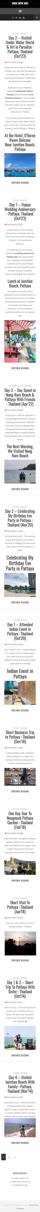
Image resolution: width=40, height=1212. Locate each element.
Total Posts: (19, 1185)
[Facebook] (12, 17)
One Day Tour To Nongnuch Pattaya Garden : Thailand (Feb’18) (20, 820)
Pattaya (16, 33)
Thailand (23, 33)
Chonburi (12, 385)
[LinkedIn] (20, 17)
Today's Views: (19, 1178)
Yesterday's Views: (19, 1182)
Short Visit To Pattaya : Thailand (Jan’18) (20, 907)
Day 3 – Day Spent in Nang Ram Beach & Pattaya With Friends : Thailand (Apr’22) (20, 397)
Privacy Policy (33, 1205)
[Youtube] (24, 17)
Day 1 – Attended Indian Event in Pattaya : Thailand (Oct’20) (20, 631)
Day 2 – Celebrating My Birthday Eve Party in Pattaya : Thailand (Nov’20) (20, 518)
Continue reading (20, 182)
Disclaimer (20, 1208)
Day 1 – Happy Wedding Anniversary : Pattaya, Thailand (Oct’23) (20, 211)
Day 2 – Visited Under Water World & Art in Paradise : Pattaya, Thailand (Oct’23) (20, 47)
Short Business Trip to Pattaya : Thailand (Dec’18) (20, 736)
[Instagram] (16, 17)
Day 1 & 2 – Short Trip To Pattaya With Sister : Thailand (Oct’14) (20, 989)
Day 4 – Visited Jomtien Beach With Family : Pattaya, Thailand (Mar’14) (20, 1084)
